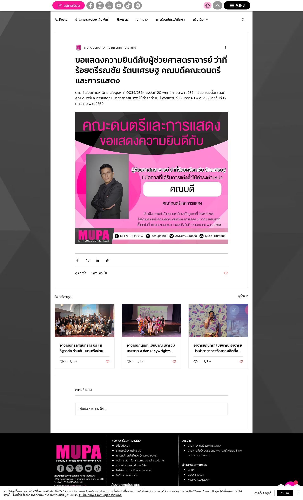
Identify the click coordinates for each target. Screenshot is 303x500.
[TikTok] (128, 5)
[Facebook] (90, 5)
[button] (237, 5)
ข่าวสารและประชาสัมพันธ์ (92, 19)
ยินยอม (285, 493)
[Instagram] (100, 5)
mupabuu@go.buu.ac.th (74, 485)
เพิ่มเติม (198, 19)
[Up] (217, 5)
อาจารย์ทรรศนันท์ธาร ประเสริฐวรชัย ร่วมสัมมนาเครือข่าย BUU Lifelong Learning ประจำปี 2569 (83, 348)
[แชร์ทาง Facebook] (77, 260)
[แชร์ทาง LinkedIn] (97, 260)
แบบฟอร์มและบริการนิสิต (131, 465)
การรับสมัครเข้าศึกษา (170, 19)
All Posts (61, 19)
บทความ (142, 19)
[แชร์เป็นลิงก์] (107, 260)
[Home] (207, 5)
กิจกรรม (122, 19)
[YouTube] (119, 5)
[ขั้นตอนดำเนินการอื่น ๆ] (225, 47)
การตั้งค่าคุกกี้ (262, 493)
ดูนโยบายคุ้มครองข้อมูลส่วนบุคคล (100, 495)
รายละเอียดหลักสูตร (128, 450)
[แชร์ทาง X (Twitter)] (87, 260)
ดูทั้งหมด (243, 296)
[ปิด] (298, 493)
